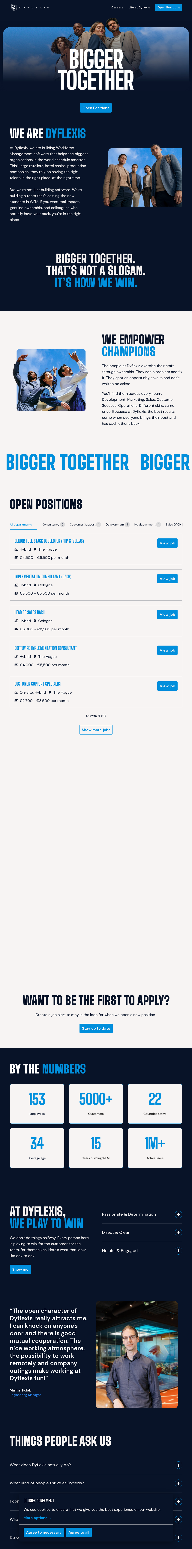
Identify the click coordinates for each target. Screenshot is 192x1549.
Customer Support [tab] (84, 524)
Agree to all (78, 1532)
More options (35, 1517)
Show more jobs (96, 729)
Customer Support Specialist (38, 684)
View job (167, 543)
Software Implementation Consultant (45, 648)
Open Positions (169, 7)
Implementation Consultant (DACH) (42, 576)
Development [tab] (117, 524)
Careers (117, 7)
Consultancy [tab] (52, 524)
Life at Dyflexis (139, 7)
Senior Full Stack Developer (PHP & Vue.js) (49, 541)
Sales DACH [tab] (175, 524)
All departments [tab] (21, 524)
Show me (20, 1269)
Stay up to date (96, 1028)
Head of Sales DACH (29, 612)
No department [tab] (146, 524)
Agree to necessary (44, 1532)
